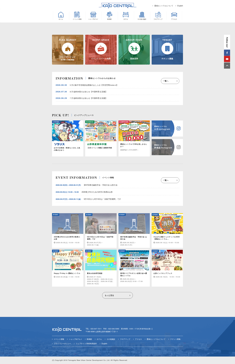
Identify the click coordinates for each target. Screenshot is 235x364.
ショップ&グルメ (75, 339)
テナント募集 (175, 339)
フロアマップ (125, 339)
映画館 (89, 339)
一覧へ (165, 81)
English (180, 5)
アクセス (138, 339)
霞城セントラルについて (163, 5)
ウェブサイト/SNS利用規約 (86, 343)
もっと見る (109, 295)
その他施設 (111, 339)
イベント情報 (59, 339)
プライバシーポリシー (62, 343)
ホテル (99, 339)
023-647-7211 (96, 328)
